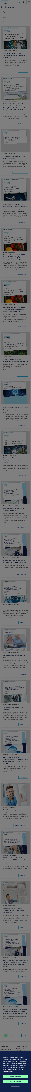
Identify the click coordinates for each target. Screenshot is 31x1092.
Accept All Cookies (15, 1076)
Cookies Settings (15, 1086)
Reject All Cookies (15, 1081)
